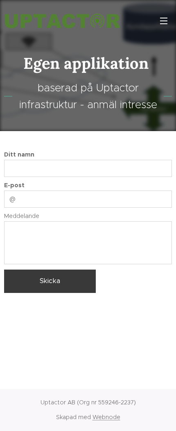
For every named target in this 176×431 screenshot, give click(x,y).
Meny (164, 20)
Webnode (106, 417)
